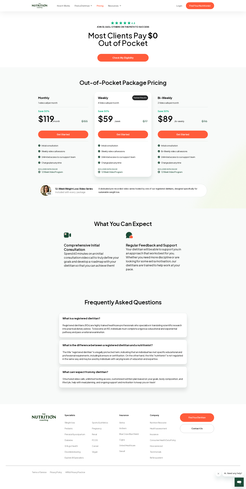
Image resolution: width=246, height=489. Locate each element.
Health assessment (158, 428)
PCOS (95, 440)
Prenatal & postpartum (75, 434)
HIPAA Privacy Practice (75, 472)
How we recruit (156, 446)
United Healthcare (127, 445)
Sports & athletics (100, 422)
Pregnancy (97, 428)
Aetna (122, 422)
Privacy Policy (56, 472)
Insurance (154, 434)
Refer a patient (156, 457)
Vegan (95, 452)
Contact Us (196, 428)
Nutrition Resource (158, 422)
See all (122, 451)
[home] (39, 5)
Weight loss (70, 422)
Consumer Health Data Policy (163, 440)
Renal (94, 434)
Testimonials (155, 452)
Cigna (122, 440)
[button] (83, 6)
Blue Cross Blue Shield (129, 434)
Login (179, 5)
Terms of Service (39, 472)
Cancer (95, 446)
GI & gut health (71, 446)
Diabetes (69, 440)
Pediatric (69, 428)
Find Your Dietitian (196, 417)
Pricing (100, 5)
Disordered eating (73, 452)
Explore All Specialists (74, 457)
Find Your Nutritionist (200, 5)
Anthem (123, 428)
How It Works (63, 5)
